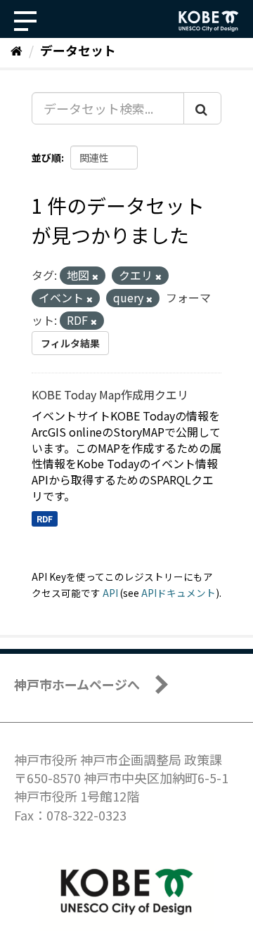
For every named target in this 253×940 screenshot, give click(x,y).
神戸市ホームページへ (77, 684)
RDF (45, 518)
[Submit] (202, 108)
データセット (78, 50)
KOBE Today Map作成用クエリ (110, 394)
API (110, 593)
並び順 (46, 157)
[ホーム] (16, 50)
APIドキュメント (178, 593)
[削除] (95, 276)
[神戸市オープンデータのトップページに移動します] (209, 21)
